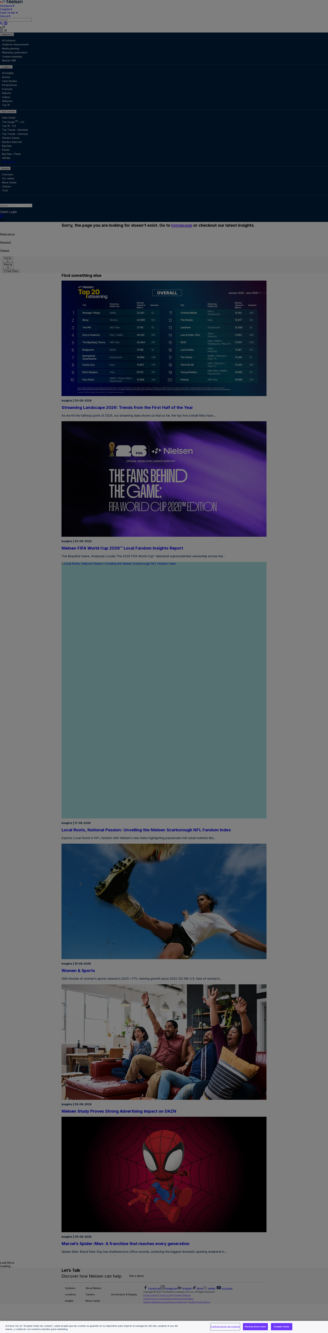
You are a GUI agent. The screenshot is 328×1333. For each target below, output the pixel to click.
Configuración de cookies (225, 1326)
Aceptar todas (282, 1326)
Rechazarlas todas (255, 1326)
